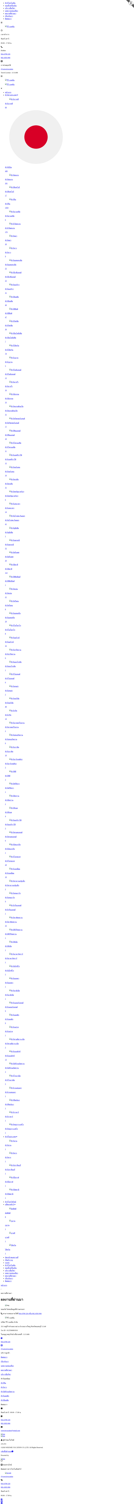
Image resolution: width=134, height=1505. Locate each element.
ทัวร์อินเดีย (5, 1400)
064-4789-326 (5, 54)
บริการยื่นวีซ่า (6, 1374)
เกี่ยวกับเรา (5, 1361)
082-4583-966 (5, 58)
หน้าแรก (4, 1285)
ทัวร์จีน (3, 1383)
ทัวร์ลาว (4, 1387)
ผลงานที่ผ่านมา (6, 1370)
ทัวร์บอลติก (5, 1396)
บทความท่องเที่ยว (7, 1366)
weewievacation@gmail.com (10, 1430)
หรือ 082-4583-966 (35, 1313)
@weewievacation (7, 69)
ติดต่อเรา (4, 1357)
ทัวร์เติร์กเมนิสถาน (7, 1392)
